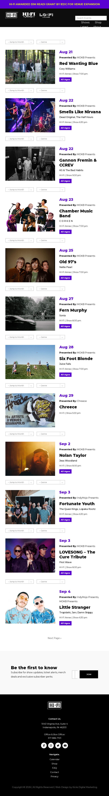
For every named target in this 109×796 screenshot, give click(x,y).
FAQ (54, 768)
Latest (84, 26)
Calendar (54, 759)
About (97, 26)
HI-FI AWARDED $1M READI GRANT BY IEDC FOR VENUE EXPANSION (54, 4)
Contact (54, 772)
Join (89, 674)
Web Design (62, 787)
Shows (85, 22)
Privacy (54, 776)
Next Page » (54, 638)
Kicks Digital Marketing (85, 787)
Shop (98, 22)
